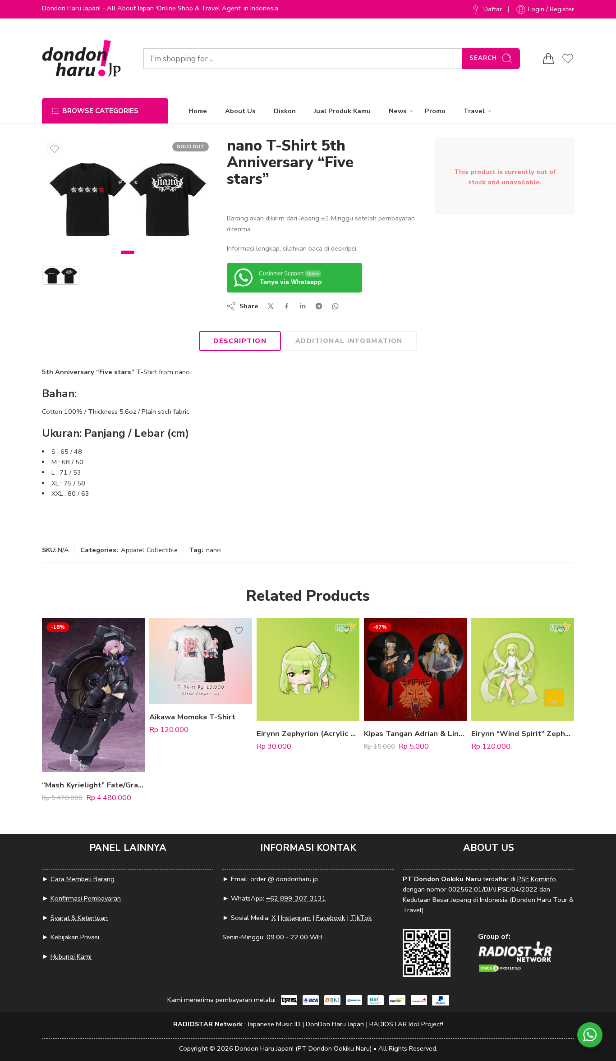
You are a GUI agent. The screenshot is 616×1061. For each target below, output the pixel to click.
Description (240, 340)
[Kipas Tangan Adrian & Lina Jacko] (415, 669)
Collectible (162, 549)
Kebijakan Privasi (75, 937)
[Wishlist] (54, 149)
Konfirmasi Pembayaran (86, 898)
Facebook (330, 917)
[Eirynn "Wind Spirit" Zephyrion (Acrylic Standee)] (522, 669)
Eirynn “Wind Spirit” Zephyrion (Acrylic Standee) (522, 733)
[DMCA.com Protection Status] (500, 967)
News (398, 110)
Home (197, 110)
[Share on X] (270, 306)
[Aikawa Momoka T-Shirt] (200, 661)
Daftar (492, 9)
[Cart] (548, 58)
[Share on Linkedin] (302, 306)
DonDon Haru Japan (335, 1024)
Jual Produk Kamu (342, 110)
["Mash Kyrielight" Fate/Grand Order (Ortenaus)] (93, 695)
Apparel (132, 549)
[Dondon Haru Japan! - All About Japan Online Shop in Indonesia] (81, 58)
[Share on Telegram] (318, 306)
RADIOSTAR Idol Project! (406, 1024)
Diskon (285, 110)
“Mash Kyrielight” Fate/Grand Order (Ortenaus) (93, 785)
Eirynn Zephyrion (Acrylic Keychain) (308, 733)
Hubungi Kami (71, 956)
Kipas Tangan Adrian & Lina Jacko (415, 733)
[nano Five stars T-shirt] (127, 198)
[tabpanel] (127, 200)
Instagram (296, 917)
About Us (240, 110)
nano (213, 549)
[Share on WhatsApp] (335, 306)
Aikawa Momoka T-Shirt (192, 717)
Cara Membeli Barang (83, 878)
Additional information (349, 340)
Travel (474, 110)
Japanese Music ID (274, 1024)
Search (483, 58)
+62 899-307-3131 (296, 898)
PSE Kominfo (536, 878)
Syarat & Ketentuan (79, 917)
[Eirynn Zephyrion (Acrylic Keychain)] (308, 669)
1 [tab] (128, 259)
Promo (435, 110)
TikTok (361, 917)
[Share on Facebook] (286, 306)
